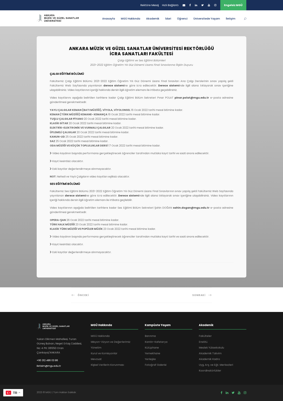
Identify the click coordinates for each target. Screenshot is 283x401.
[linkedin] (196, 5)
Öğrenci (182, 19)
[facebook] (190, 5)
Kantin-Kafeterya (156, 342)
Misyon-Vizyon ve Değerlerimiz (110, 342)
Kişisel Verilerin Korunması (107, 365)
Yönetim (96, 348)
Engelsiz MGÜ (233, 5)
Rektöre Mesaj (149, 5)
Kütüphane (152, 348)
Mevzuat (96, 359)
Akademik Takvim (210, 353)
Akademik (152, 19)
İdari (168, 19)
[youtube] (209, 5)
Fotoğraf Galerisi (155, 365)
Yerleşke (150, 359)
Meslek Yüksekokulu (211, 348)
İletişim (230, 19)
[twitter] (202, 5)
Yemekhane (152, 353)
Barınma (150, 336)
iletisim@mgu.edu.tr (49, 366)
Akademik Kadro (209, 359)
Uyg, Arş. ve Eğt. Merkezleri (216, 365)
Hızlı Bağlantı (170, 5)
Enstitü (203, 342)
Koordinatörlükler (210, 370)
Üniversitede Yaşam (206, 19)
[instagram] (215, 5)
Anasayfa (108, 19)
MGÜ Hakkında (130, 19)
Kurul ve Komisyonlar (104, 353)
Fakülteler (205, 336)
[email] (184, 5)
